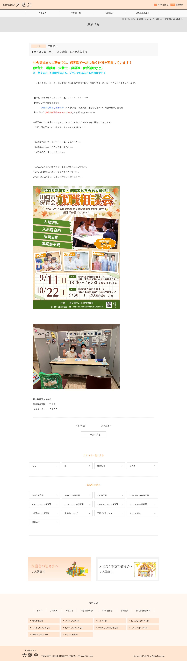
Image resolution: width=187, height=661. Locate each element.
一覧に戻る (95, 435)
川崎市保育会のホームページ (58, 112)
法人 (38, 46)
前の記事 (82, 426)
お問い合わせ (163, 5)
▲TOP (182, 656)
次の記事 (105, 426)
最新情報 (179, 5)
